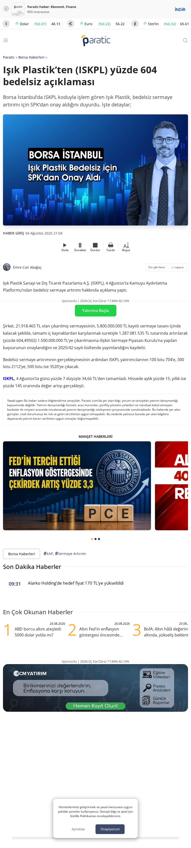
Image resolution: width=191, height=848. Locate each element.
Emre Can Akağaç (27, 267)
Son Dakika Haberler (32, 566)
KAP (48, 553)
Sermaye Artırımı (70, 553)
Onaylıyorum (110, 829)
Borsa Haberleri (31, 57)
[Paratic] (95, 41)
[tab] (92, 539)
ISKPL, (9, 378)
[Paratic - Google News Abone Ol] (166, 269)
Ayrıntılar (78, 829)
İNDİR (180, 9)
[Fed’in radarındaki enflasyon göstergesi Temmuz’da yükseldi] (77, 485)
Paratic (9, 57)
